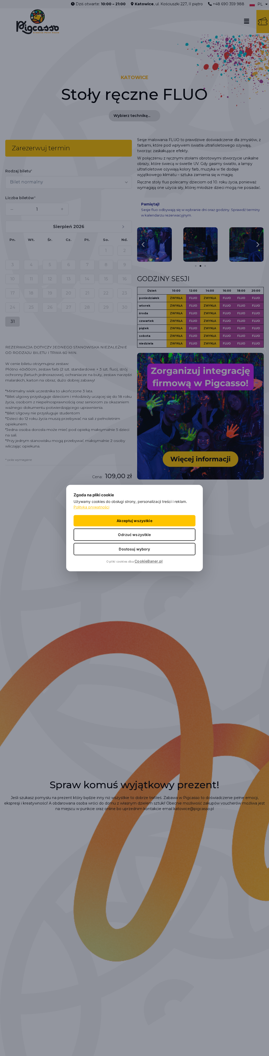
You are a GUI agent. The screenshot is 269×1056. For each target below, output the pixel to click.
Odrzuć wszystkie (134, 534)
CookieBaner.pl (148, 561)
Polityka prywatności (91, 507)
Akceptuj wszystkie (134, 520)
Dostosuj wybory (134, 549)
